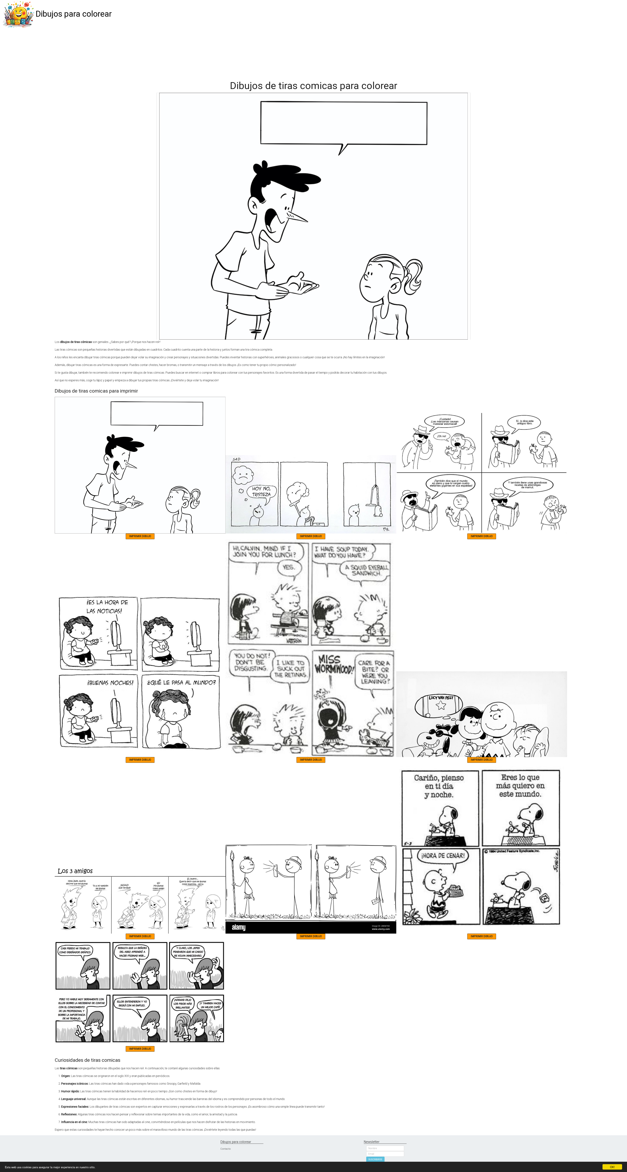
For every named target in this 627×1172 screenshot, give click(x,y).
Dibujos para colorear (74, 14)
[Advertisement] (313, 52)
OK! (612, 1167)
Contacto (225, 1148)
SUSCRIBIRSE (375, 1159)
